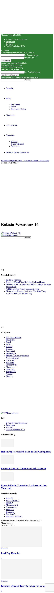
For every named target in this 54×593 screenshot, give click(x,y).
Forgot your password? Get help (14, 63)
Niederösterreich (17, 144)
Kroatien (9, 349)
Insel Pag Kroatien (13, 280)
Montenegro (11, 353)
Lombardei (15, 104)
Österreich (10, 135)
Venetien (9, 374)
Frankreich (10, 340)
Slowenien (10, 115)
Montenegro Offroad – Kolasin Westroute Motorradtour (27, 160)
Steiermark (15, 146)
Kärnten (14, 142)
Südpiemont (11, 372)
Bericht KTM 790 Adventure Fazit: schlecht (23, 468)
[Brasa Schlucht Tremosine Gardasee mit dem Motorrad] (7, 480)
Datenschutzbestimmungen (16, 39)
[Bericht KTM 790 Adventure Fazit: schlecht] (7, 463)
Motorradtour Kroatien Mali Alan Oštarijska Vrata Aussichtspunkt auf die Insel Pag (26, 292)
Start (3, 160)
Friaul (13, 107)
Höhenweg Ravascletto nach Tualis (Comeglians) (26, 451)
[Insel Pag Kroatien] (21, 546)
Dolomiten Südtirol (18, 109)
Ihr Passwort (29, 58)
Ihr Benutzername (31, 55)
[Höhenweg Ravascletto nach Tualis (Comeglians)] (7, 447)
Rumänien (10, 362)
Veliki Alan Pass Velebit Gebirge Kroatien (22, 289)
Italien (8, 98)
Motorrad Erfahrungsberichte (17, 152)
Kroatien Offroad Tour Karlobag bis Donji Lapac (25, 282)
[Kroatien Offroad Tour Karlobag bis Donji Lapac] (21, 579)
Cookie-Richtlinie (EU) (15, 46)
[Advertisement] (27, 192)
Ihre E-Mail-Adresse (32, 72)
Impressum (10, 42)
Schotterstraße (11, 125)
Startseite (9, 88)
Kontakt (9, 44)
